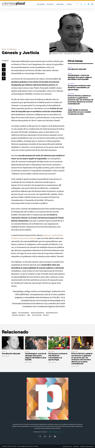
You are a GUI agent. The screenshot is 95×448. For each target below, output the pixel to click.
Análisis (70, 73)
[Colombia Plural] (13, 4)
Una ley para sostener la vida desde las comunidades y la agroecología (79, 87)
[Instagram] (81, 4)
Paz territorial (36, 315)
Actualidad (71, 83)
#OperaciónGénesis (37, 313)
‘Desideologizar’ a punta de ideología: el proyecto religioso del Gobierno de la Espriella (80, 77)
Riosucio (46, 315)
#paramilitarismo (52, 313)
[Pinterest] (4, 74)
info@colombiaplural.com (54, 432)
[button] (92, 4)
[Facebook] (77, 4)
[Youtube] (88, 4)
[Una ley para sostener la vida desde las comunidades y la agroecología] (59, 342)
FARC (28, 315)
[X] (84, 4)
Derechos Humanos (18, 315)
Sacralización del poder (77, 69)
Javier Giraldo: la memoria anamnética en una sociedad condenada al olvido (79, 112)
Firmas (4, 49)
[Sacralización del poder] (13, 342)
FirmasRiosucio (12, 49)
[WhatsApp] (4, 78)
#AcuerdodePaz (23, 313)
